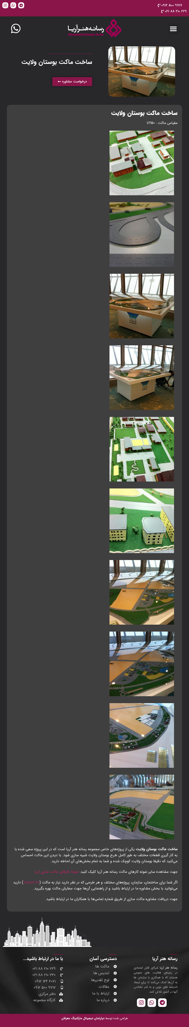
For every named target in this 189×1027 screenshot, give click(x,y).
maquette (31, 882)
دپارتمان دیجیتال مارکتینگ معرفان (82, 1018)
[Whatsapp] (13, 5)
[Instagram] (5, 5)
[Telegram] (21, 5)
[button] (173, 28)
